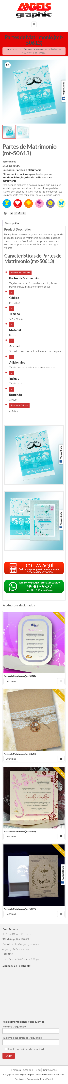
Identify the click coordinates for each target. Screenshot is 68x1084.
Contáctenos (50, 1070)
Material (15, 330)
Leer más (11, 681)
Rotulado (15, 395)
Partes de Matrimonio (36, 49)
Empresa (16, 1070)
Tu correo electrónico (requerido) (22, 1037)
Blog (38, 1070)
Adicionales (17, 362)
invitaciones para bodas (29, 174)
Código (14, 298)
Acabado (15, 346)
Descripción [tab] (12, 223)
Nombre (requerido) (14, 1026)
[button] (8, 65)
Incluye (14, 378)
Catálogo (17, 49)
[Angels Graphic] (34, 10)
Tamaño (14, 314)
